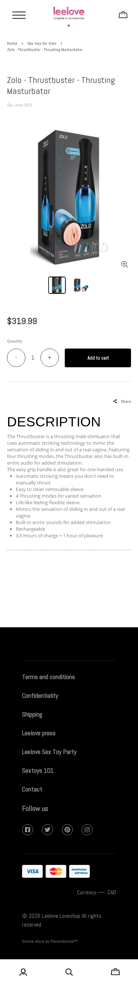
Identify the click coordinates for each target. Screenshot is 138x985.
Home (12, 43)
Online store (33, 941)
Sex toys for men (41, 43)
